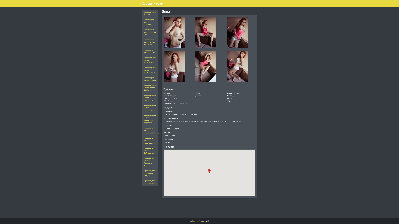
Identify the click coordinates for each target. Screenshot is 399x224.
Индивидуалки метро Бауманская (150, 59)
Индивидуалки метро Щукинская (150, 107)
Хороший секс (152, 3)
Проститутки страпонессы (149, 182)
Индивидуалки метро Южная (150, 51)
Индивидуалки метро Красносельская (150, 140)
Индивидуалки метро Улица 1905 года (150, 87)
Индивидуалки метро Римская (150, 22)
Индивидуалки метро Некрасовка (150, 97)
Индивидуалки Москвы (150, 13)
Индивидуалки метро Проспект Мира (150, 162)
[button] (209, 171)
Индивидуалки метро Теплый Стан (150, 32)
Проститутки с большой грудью (149, 173)
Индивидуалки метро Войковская (150, 150)
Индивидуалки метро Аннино (150, 79)
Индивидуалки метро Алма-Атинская (150, 42)
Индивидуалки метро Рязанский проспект (150, 119)
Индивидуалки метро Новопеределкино (151, 130)
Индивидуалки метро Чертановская (150, 70)
